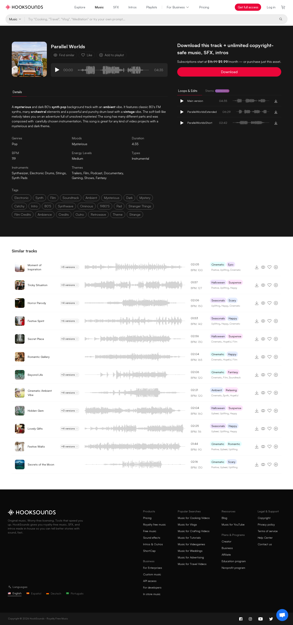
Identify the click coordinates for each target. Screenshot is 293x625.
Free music (149, 531)
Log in (271, 7)
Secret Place (36, 339)
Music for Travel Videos (192, 564)
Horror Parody (37, 303)
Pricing (204, 7)
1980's (105, 206)
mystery (144, 198)
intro (34, 206)
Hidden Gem (36, 410)
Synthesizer (20, 173)
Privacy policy (266, 524)
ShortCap (149, 550)
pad (119, 206)
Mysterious (79, 144)
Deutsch (56, 593)
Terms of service (268, 531)
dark (129, 198)
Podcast (96, 173)
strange (135, 215)
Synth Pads (20, 178)
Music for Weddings (190, 550)
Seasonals (218, 300)
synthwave (65, 206)
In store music (151, 594)
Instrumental (140, 158)
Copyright (264, 518)
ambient (91, 198)
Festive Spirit (36, 321)
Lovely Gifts (35, 428)
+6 (68, 320)
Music (99, 7)
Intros (132, 7)
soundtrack (71, 198)
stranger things (140, 206)
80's (47, 206)
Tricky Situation (37, 285)
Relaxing (231, 390)
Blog (224, 518)
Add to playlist (114, 55)
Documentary (113, 173)
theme (118, 215)
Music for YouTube (233, 524)
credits (64, 215)
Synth (226, 395)
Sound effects (151, 537)
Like (89, 55)
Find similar (66, 55)
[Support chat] (282, 615)
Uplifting (224, 269)
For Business (176, 7)
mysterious (111, 198)
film (53, 198)
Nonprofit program (233, 567)
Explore (79, 7)
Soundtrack (235, 377)
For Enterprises (152, 567)
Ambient (216, 390)
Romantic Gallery (39, 356)
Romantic (234, 444)
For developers (152, 587)
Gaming (77, 178)
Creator (226, 541)
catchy (19, 206)
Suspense (235, 282)
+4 (68, 302)
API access (149, 581)
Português (77, 593)
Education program (234, 561)
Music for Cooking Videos (194, 518)
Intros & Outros (153, 544)
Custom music (152, 574)
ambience (45, 215)
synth (39, 198)
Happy (233, 287)
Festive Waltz (36, 446)
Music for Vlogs (187, 524)
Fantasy (101, 178)
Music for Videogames (191, 544)
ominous (86, 206)
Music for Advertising (191, 557)
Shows (89, 178)
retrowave (98, 215)
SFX (116, 7)
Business (227, 548)
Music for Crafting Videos (193, 531)
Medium (77, 158)
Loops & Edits (187, 91)
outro (80, 215)
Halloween (218, 282)
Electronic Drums (42, 173)
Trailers (77, 173)
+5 (68, 267)
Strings (61, 173)
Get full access (248, 7)
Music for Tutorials (189, 537)
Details (17, 92)
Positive (215, 269)
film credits (22, 215)
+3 (68, 284)
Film (86, 173)
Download (229, 72)
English (17, 593)
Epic (231, 264)
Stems (217, 91)
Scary (232, 300)
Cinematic (217, 264)
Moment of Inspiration (34, 267)
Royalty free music (154, 524)
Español (36, 593)
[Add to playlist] (276, 267)
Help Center (265, 537)
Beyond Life (35, 374)
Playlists (151, 7)
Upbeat (215, 413)
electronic (21, 198)
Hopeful (227, 341)
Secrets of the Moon (41, 464)
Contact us (265, 544)
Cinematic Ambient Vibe (40, 393)
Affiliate (226, 554)
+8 (68, 446)
